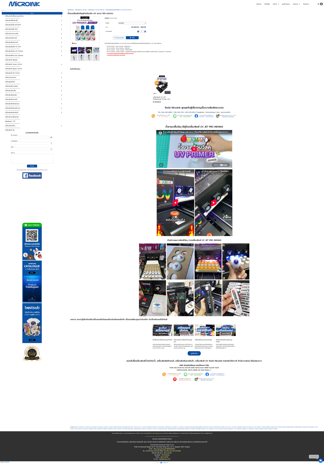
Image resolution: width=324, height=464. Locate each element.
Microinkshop (210, 112)
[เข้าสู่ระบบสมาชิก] (321, 4)
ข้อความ (13, 153)
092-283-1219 (179, 112)
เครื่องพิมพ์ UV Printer (81, 10)
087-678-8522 (190, 112)
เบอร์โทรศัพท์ (14, 141)
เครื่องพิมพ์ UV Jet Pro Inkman (96, 10)
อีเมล (12, 147)
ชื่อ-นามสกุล (14, 135)
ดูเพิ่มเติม (194, 353)
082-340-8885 (166, 112)
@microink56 (225, 112)
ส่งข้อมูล (32, 166)
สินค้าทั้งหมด (71, 10)
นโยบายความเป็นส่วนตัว (39, 170)
